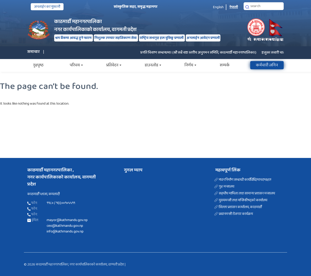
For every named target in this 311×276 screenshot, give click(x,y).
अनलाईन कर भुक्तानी (47, 7)
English (218, 7)
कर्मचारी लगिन (267, 65)
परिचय (75, 65)
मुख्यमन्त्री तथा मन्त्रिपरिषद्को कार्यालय (243, 200)
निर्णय (189, 65)
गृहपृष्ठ (38, 65)
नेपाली (233, 7)
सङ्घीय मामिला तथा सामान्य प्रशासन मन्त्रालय (247, 193)
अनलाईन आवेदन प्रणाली (203, 38)
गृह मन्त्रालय (226, 186)
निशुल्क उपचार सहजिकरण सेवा (115, 38)
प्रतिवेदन (112, 65)
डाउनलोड (151, 65)
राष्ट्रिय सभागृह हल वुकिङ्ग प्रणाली (162, 38)
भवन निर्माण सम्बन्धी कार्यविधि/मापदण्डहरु (245, 180)
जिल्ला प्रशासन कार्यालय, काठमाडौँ (240, 207)
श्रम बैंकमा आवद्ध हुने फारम (73, 38)
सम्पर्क (224, 65)
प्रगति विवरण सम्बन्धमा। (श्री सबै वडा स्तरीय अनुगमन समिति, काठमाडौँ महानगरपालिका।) (193, 52)
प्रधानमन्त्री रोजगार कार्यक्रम (236, 214)
